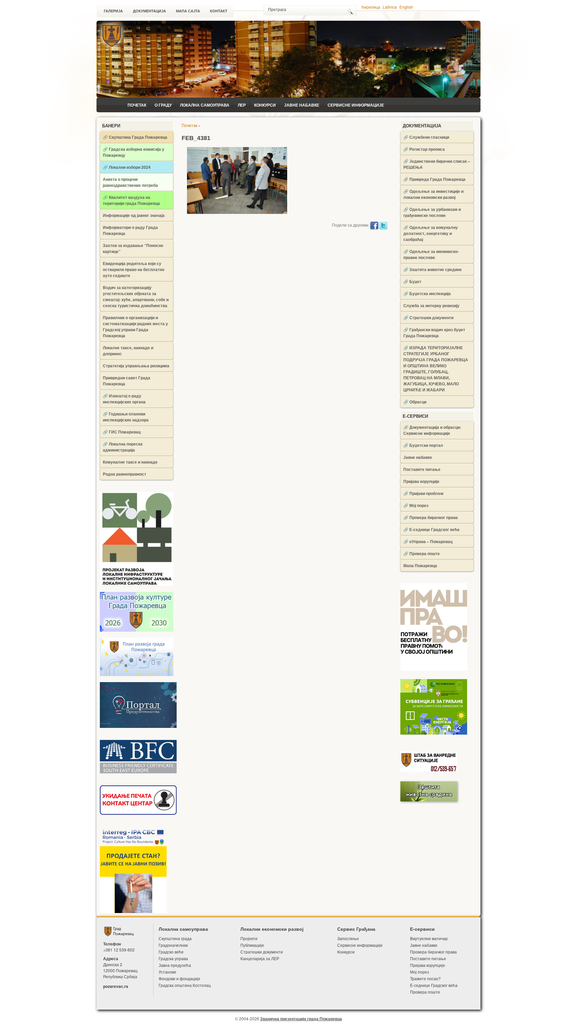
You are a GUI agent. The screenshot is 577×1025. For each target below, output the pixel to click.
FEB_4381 (196, 138)
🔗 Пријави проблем (423, 493)
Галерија (113, 11)
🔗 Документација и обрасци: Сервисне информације (432, 430)
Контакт (218, 11)
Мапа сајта (188, 11)
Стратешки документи (261, 951)
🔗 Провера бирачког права (430, 517)
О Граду (163, 105)
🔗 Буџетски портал (423, 445)
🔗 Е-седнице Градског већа (431, 529)
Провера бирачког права (433, 951)
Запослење (348, 938)
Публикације (252, 945)
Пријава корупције (421, 481)
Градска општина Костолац (185, 985)
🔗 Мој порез (415, 505)
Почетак (137, 105)
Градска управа (173, 958)
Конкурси (265, 105)
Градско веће (171, 951)
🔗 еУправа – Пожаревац (427, 541)
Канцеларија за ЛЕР (259, 958)
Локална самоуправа (204, 105)
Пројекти (248, 938)
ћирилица (371, 7)
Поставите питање (421, 469)
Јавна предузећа (175, 965)
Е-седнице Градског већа (433, 985)
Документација (149, 11)
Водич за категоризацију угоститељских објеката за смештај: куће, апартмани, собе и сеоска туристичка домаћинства (136, 296)
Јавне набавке (301, 105)
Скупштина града (175, 938)
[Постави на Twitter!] (383, 225)
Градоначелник (173, 945)
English (406, 7)
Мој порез (419, 972)
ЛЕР (242, 105)
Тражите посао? (425, 978)
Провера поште (425, 992)
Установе (167, 972)
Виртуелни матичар (429, 938)
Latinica (390, 7)
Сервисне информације (356, 105)
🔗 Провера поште (421, 553)
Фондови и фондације (179, 978)
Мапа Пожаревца (420, 565)
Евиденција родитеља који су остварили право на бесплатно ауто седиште (133, 269)
